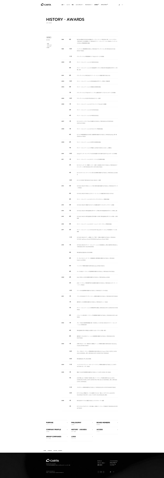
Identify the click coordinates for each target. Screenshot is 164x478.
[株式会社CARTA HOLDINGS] (46, 4)
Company (50, 450)
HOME (45, 450)
